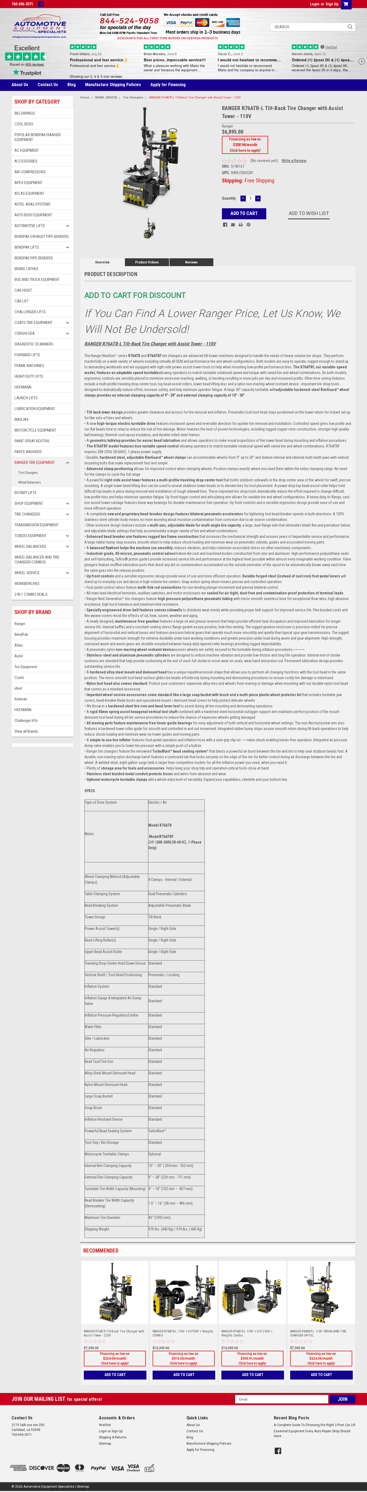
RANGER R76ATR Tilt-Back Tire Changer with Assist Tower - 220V (114, 1333)
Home (84, 97)
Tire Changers (28, 473)
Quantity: (229, 198)
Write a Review (294, 160)
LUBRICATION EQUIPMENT (35, 408)
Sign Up (332, 4)
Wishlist (105, 1425)
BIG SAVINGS (25, 113)
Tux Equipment (26, 666)
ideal (18, 688)
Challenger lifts (26, 720)
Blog (71, 84)
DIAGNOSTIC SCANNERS (34, 344)
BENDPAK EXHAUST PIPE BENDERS (42, 236)
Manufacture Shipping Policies (113, 84)
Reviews (191, 262)
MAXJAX (21, 419)
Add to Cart (115, 1375)
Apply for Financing (168, 84)
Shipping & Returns (113, 1437)
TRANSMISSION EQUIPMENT (37, 525)
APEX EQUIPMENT (28, 182)
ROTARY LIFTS (26, 492)
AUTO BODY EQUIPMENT (33, 215)
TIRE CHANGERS (27, 514)
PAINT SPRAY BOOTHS (32, 441)
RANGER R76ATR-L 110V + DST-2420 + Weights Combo (246, 1333)
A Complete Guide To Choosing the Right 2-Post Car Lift (314, 1425)
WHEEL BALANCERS (30, 546)
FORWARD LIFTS (27, 354)
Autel (19, 656)
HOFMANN (23, 387)
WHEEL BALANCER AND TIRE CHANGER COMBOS (37, 560)
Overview (102, 262)
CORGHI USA (25, 333)
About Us (20, 84)
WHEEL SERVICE (27, 572)
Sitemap (105, 1443)
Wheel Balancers (29, 482)
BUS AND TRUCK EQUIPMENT (37, 279)
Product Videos (147, 262)
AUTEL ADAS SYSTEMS (33, 204)
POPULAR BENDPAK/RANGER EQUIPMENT (38, 137)
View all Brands (26, 731)
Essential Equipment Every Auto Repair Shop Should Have (312, 1433)
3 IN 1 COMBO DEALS (31, 594)
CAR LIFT (22, 301)
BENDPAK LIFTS (27, 247)
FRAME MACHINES (29, 365)
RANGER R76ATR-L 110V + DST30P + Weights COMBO (183, 1333)
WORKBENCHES (27, 583)
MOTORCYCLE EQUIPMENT (35, 430)
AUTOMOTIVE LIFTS (30, 225)
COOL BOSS (24, 124)
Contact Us (48, 84)
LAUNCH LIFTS (26, 398)
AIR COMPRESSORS (30, 172)
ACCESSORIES (26, 161)
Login (314, 4)
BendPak (21, 634)
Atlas (19, 645)
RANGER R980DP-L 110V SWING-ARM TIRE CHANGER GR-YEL (318, 1333)
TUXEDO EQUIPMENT (30, 535)
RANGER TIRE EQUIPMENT (35, 462)
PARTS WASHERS (28, 451)
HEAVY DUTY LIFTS (29, 376)
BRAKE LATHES (26, 268)
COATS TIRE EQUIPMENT (33, 322)
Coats (19, 677)
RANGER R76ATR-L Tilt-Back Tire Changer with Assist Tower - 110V (195, 97)
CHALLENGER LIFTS (30, 311)
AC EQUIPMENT (27, 150)
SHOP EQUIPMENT (29, 503)
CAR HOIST (23, 290)
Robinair (21, 699)
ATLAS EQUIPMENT (29, 193)
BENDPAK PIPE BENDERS (34, 258)
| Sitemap (82, 1487)
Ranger (20, 623)
